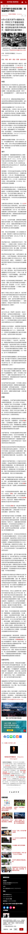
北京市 (24, 203)
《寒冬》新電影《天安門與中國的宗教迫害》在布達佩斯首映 (19, 821)
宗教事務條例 (19, 639)
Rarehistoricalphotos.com (17, 50)
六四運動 (6, 743)
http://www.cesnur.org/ (14, 787)
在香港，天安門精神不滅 (19, 808)
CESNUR (7, 765)
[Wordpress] (16, 792)
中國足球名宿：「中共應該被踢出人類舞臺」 (7, 820)
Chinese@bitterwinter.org (15, 699)
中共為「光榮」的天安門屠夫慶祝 (19, 831)
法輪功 (12, 505)
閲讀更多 (6, 929)
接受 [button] (21, 929)
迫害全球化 (23, 59)
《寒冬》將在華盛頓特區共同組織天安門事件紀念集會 (6, 809)
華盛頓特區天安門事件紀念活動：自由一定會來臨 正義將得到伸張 (19, 869)
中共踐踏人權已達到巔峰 (18, 845)
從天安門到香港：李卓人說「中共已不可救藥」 (19, 853)
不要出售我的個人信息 (10, 926)
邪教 (11, 493)
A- (25, 15)
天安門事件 (20, 67)
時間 (6, 59)
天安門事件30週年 (12, 743)
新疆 (24, 420)
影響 (17, 59)
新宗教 (12, 775)
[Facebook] (9, 792)
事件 (10, 59)
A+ (22, 15)
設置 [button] (11, 929)
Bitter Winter (12, 2)
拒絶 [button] (16, 929)
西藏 (24, 483)
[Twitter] (14, 792)
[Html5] (18, 792)
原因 (14, 59)
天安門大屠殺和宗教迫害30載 (19, 860)
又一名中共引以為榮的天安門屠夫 (19, 838)
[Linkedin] (12, 792)
